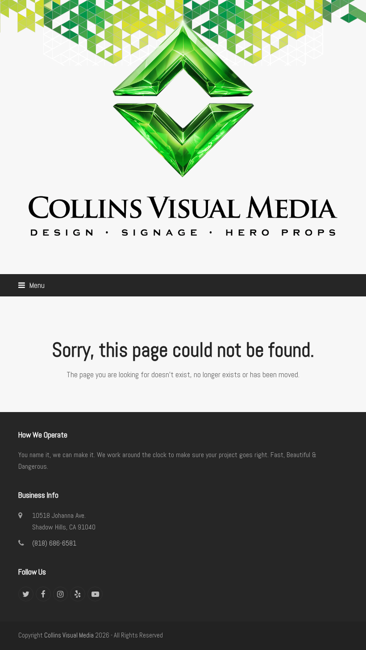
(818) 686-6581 (54, 543)
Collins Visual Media (69, 635)
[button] (31, 285)
